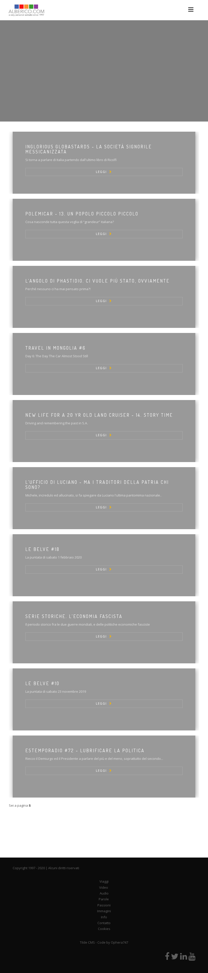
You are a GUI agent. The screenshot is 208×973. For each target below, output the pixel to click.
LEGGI (101, 172)
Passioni (104, 905)
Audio (104, 893)
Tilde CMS (87, 942)
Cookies (104, 928)
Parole (104, 899)
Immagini (104, 911)
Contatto (104, 923)
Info (104, 917)
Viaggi (104, 881)
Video (103, 887)
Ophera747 (119, 942)
